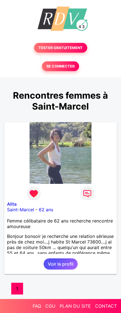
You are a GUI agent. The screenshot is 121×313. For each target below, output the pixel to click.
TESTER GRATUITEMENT (61, 48)
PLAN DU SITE (75, 306)
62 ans (46, 209)
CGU (50, 306)
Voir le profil (60, 264)
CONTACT (106, 306)
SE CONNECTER (60, 66)
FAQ (37, 306)
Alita (12, 204)
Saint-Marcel (20, 209)
